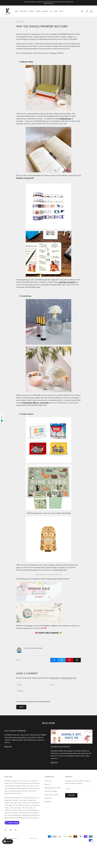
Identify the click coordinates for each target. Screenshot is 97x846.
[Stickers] (48, 254)
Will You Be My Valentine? (15, 731)
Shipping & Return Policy (53, 788)
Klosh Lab (45, 11)
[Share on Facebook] (54, 660)
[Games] (48, 440)
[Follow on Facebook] (5, 830)
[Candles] (48, 369)
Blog (55, 11)
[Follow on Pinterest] (15, 830)
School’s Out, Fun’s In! (60, 747)
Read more (8, 746)
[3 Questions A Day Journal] (48, 149)
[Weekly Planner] (48, 88)
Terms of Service (67, 678)
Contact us (48, 781)
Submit (21, 707)
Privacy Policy (54, 678)
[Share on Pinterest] (69, 660)
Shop (16, 11)
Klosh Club (48, 798)
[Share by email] (77, 660)
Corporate (48, 801)
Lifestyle (31, 11)
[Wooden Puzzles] (48, 539)
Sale (51, 11)
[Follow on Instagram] (10, 830)
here (61, 570)
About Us (47, 784)
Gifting (38, 11)
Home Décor (23, 11)
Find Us (61, 11)
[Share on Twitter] (61, 660)
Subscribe (71, 795)
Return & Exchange (51, 791)
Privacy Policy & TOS (51, 795)
